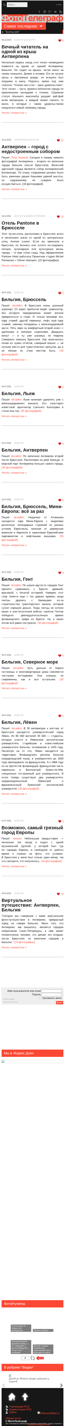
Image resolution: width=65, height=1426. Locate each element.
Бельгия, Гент (17, 579)
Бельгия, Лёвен (19, 722)
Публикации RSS (19, 1406)
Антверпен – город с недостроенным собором (31, 149)
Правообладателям (38, 1424)
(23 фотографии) (24, 942)
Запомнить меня (52, 998)
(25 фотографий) (31, 410)
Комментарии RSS (20, 1409)
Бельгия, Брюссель (24, 299)
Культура (30, 40)
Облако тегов (13, 1418)
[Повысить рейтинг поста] (59, 40)
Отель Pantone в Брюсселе (20, 225)
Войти (13, 1412)
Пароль (36, 994)
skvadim (17, 305)
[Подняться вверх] (25, 1396)
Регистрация (9, 999)
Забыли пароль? (10, 1002)
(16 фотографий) (51, 861)
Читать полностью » (14, 112)
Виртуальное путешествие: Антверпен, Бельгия (31, 905)
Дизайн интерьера (35, 216)
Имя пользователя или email (24, 991)
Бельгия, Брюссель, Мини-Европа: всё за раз (32, 509)
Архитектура (21, 140)
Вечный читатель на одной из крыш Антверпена (25, 51)
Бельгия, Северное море (30, 661)
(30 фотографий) (12, 467)
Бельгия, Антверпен (25, 450)
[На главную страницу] (12, 1396)
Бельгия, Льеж (18, 393)
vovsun (17, 838)
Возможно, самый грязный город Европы (32, 830)
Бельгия (19, 40)
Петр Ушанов (19, 157)
